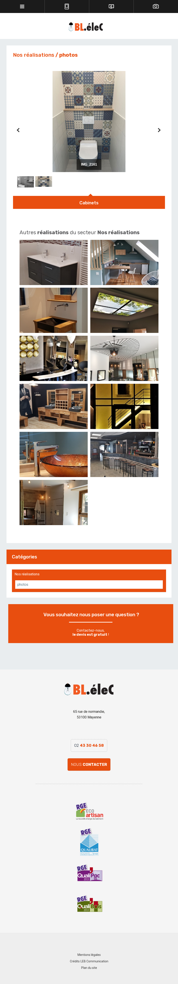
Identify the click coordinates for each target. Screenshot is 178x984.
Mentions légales (89, 955)
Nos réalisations (27, 574)
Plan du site (89, 967)
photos (22, 584)
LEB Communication (94, 961)
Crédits (75, 961)
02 (89, 745)
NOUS (89, 764)
